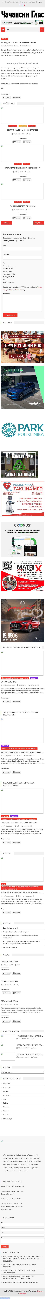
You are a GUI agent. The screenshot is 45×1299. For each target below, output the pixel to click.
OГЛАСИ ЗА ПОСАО (9, 981)
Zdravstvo (6, 1095)
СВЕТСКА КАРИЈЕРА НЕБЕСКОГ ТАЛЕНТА (19, 822)
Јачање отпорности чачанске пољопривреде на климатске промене (20, 888)
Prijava (40, 2)
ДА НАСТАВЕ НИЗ (8, 682)
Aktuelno (13, 126)
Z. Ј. (17, 45)
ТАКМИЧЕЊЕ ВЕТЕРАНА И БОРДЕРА (22, 206)
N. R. (34, 1048)
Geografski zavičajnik (10, 947)
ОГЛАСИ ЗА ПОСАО (9, 961)
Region (26, 164)
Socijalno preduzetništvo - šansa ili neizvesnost (21, 713)
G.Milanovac (7, 1087)
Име (5, 245)
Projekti (34, 678)
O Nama (24, 2)
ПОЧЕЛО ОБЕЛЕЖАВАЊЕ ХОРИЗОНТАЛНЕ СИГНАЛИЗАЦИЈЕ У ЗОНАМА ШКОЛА (19, 1277)
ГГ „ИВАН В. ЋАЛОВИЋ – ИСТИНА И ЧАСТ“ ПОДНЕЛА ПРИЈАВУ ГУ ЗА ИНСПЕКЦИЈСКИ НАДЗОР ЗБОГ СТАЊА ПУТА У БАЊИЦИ (39, 223)
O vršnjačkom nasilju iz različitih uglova (15, 932)
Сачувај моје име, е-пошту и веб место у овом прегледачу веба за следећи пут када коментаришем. (9, 274)
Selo (3, 884)
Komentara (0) (26, 45)
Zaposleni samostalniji (10, 928)
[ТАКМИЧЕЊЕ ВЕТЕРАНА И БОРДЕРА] (22, 191)
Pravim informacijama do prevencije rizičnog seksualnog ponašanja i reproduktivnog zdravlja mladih (21, 942)
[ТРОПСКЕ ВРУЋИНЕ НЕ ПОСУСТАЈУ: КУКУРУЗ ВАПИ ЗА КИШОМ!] (22, 869)
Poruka (3, 1237)
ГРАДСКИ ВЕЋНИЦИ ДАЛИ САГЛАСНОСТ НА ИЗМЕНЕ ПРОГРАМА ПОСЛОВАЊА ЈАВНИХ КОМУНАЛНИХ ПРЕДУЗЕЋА (22, 1259)
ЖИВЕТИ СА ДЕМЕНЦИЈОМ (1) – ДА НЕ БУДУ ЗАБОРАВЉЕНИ (19, 1271)
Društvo (23, 126)
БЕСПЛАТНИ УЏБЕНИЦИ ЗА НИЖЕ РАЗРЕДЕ (22, 130)
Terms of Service (15, 290)
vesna (35, 1057)
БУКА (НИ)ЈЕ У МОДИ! (8, 223)
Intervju (5, 816)
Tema (2, 1232)
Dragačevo (6, 1083)
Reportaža (6, 1115)
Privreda (6, 1107)
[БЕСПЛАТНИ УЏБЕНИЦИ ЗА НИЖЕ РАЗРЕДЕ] (22, 115)
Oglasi (6, 954)
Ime (2, 1222)
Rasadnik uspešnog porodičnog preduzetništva (18, 784)
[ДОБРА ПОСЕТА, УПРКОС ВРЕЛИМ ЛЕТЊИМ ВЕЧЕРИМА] (8, 1047)
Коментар (6, 293)
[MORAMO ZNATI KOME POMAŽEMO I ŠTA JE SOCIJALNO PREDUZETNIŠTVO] (22, 730)
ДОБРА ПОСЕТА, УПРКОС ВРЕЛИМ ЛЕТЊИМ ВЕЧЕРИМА (19, 1266)
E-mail (3, 1227)
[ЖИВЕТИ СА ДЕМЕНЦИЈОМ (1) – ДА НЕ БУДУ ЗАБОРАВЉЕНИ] (8, 1057)
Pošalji (5, 1246)
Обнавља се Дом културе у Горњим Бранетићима (20, 1282)
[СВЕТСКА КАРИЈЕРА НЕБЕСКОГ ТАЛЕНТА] (22, 801)
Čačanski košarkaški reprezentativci (21, 647)
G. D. (28, 172)
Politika (5, 1103)
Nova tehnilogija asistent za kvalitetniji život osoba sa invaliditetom (20, 937)
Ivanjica (4, 39)
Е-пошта (6, 254)
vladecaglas (22, 685)
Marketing (32, 2)
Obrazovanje (7, 1119)
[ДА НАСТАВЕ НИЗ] (22, 663)
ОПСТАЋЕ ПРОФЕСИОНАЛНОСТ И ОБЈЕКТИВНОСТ (22, 168)
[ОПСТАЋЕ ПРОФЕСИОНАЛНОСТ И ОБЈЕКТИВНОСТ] (22, 153)
